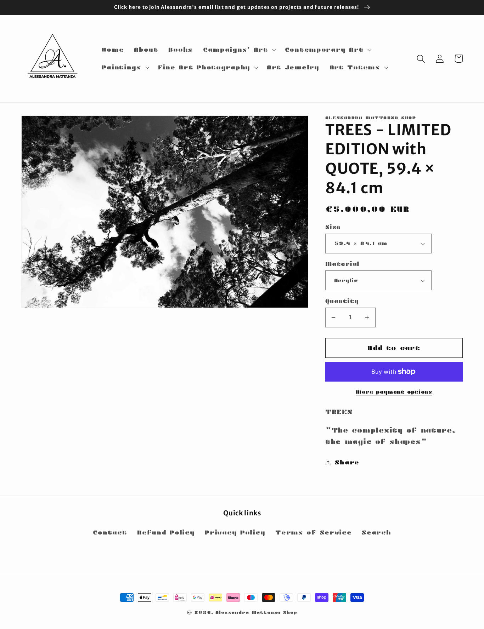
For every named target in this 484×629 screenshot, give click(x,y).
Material (342, 264)
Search (376, 532)
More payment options (394, 392)
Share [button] (347, 462)
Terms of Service (313, 532)
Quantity (342, 301)
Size (333, 227)
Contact (110, 532)
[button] (239, 50)
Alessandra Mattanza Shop (256, 612)
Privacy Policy (235, 532)
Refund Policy (166, 532)
